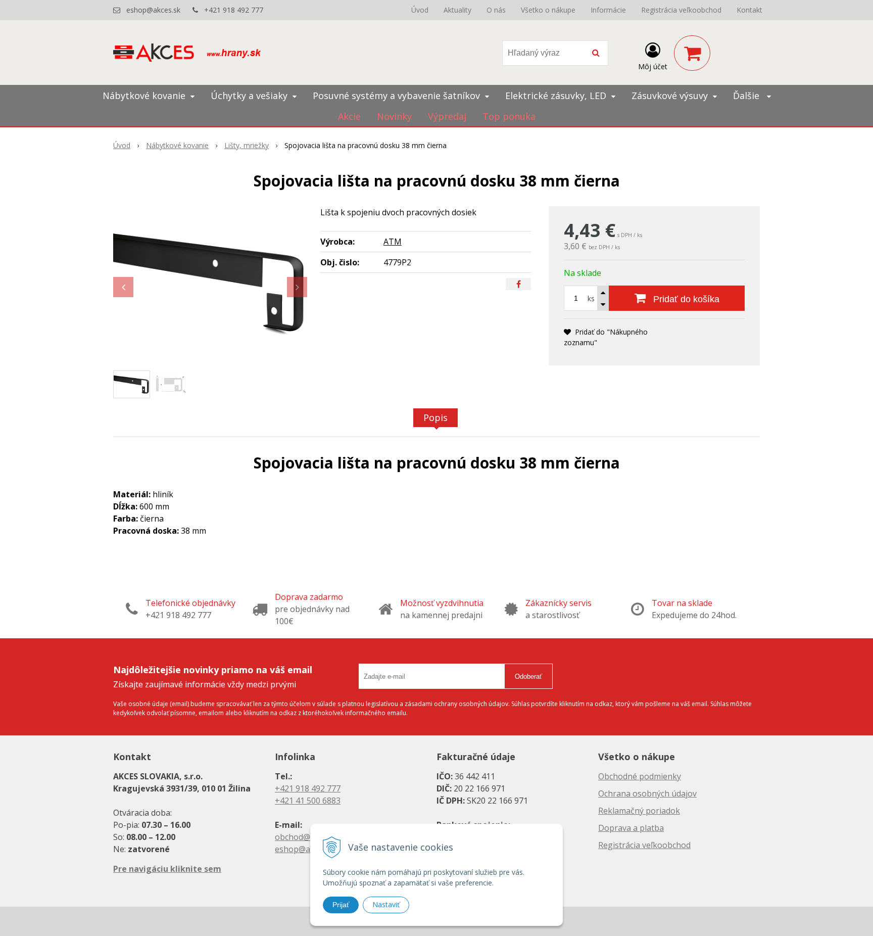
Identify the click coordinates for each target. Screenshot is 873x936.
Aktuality (457, 10)
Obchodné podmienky (639, 776)
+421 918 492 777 (233, 10)
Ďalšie (747, 95)
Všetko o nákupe (548, 10)
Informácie (608, 10)
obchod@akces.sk (308, 837)
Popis (435, 417)
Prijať (340, 905)
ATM (392, 241)
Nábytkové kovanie (177, 145)
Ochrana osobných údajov (647, 793)
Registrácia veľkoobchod (681, 10)
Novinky (394, 116)
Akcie (349, 116)
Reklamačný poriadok (639, 810)
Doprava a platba (631, 827)
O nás (496, 10)
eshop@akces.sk (153, 10)
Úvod (419, 10)
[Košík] (692, 53)
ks (591, 298)
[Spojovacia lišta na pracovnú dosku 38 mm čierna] (210, 282)
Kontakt (749, 10)
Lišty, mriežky (246, 145)
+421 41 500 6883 (308, 800)
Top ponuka (509, 116)
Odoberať (528, 676)
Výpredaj (447, 116)
